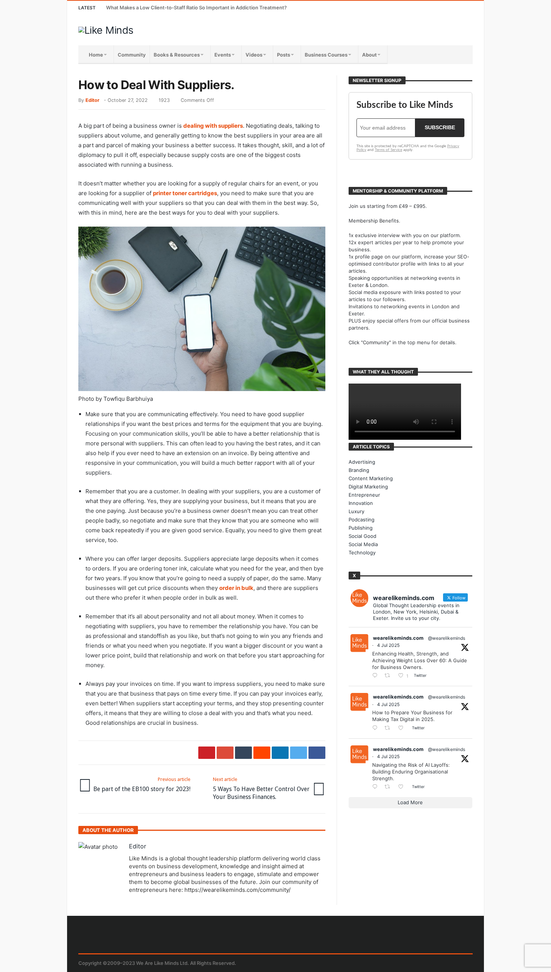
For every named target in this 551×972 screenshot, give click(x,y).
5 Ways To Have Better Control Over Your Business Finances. (261, 788)
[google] (225, 753)
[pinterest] (206, 753)
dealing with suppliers (213, 125)
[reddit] (261, 753)
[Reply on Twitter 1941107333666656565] (376, 676)
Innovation (361, 503)
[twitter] (298, 753)
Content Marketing (371, 478)
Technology (362, 552)
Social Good (362, 536)
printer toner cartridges (185, 193)
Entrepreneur (364, 495)
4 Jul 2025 (388, 645)
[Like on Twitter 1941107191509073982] (403, 728)
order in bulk (236, 587)
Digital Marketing (368, 487)
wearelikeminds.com (398, 638)
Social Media (363, 544)
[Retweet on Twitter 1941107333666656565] (389, 676)
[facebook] (316, 753)
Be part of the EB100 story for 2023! (141, 784)
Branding (359, 470)
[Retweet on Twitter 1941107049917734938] (389, 787)
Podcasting (361, 520)
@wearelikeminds (446, 638)
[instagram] (452, 8)
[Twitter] (424, 8)
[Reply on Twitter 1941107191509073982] (376, 728)
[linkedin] (280, 753)
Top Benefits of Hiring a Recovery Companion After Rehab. (174, 7)
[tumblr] (243, 753)
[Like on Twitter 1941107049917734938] (403, 787)
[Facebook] (410, 8)
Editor (92, 100)
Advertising (362, 462)
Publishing (361, 528)
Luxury (356, 511)
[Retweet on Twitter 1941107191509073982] (389, 728)
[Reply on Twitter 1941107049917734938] (376, 787)
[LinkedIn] (438, 8)
